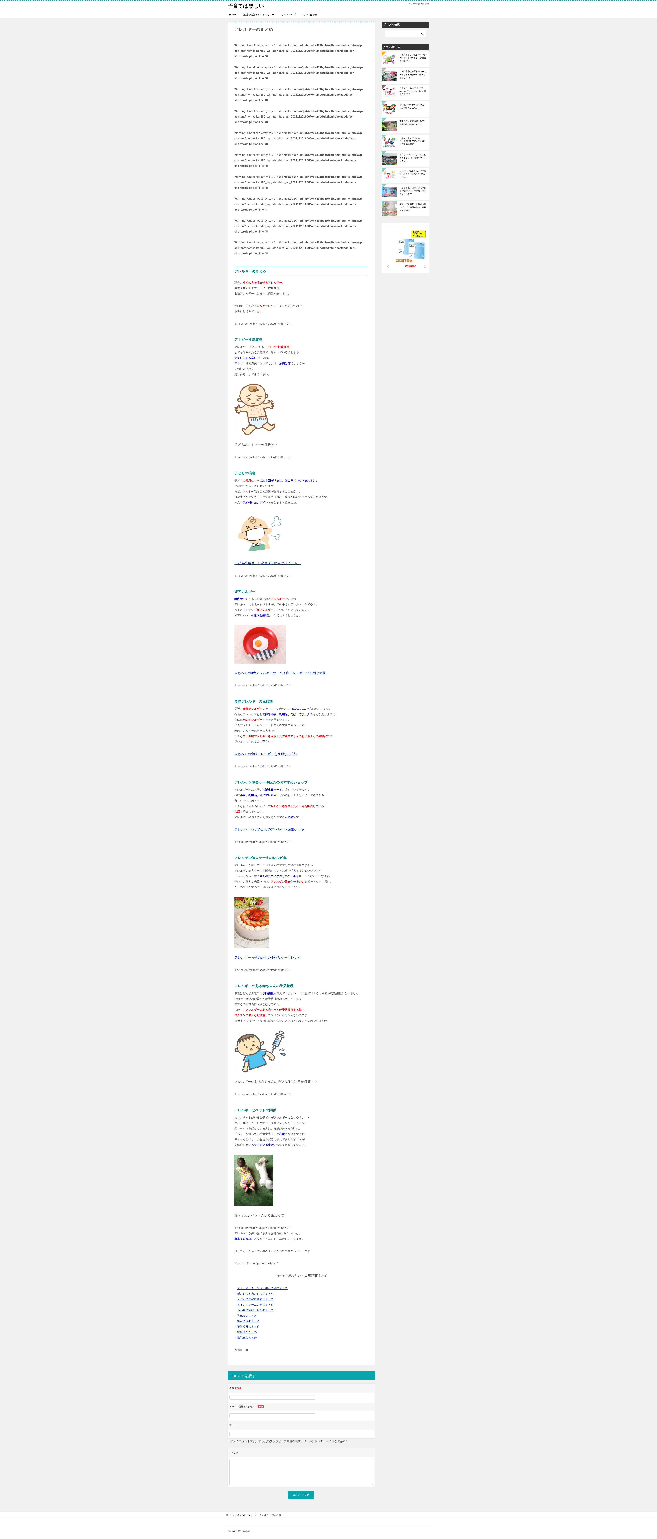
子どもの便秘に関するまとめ (255, 1299)
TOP (241, 1514)
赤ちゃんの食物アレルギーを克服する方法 (266, 754)
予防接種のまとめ (248, 1326)
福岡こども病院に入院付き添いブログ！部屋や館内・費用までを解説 (413, 207)
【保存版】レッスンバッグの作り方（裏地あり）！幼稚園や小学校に (413, 58)
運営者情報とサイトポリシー (258, 14)
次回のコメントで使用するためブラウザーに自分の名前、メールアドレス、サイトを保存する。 (290, 1441)
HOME (232, 14)
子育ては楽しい (246, 6)
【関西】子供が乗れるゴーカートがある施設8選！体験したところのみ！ (413, 74)
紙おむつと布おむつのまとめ (255, 1293)
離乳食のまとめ (247, 1337)
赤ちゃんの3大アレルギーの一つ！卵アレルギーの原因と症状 (280, 673)
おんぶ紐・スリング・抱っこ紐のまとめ (262, 1288)
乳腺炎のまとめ (247, 1315)
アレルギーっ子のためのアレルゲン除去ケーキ (269, 829)
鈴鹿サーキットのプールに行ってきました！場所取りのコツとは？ (413, 157)
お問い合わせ (309, 14)
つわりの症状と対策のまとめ (255, 1310)
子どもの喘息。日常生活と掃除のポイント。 (267, 563)
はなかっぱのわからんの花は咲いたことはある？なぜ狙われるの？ (413, 174)
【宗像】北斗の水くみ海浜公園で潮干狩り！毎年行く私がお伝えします (413, 190)
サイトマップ (288, 14)
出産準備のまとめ (248, 1321)
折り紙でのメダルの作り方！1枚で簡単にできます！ (413, 106)
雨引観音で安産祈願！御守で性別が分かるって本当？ (413, 123)
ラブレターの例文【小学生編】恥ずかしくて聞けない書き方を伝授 (413, 91)
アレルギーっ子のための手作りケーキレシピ (267, 957)
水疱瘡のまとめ (247, 1332)
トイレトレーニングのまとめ (255, 1304)
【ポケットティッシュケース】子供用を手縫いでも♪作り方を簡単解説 (412, 141)
